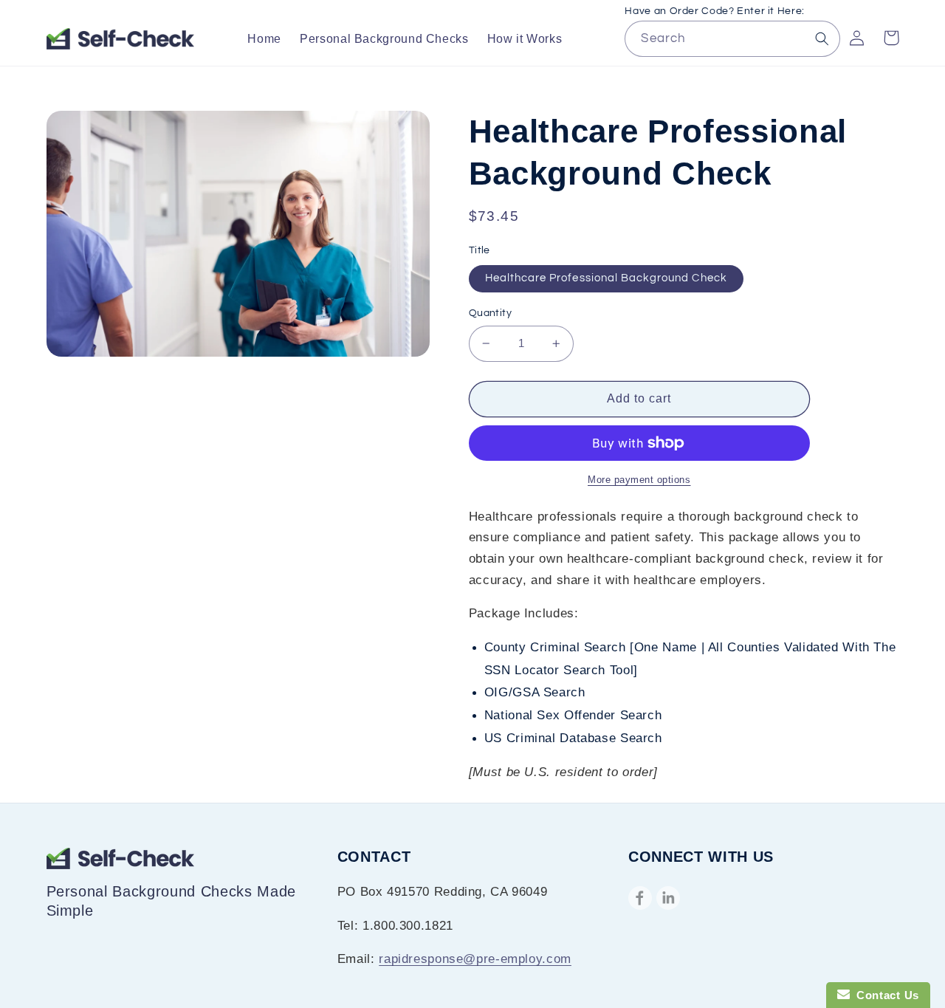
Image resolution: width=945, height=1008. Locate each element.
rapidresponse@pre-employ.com (475, 959)
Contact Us (884, 995)
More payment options (639, 480)
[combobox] (732, 38)
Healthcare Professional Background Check (606, 278)
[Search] (822, 38)
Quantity (490, 313)
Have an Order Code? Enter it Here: (714, 11)
